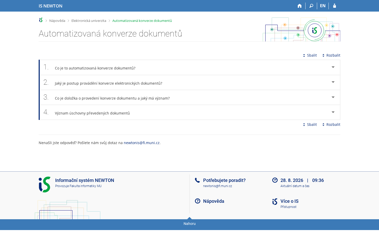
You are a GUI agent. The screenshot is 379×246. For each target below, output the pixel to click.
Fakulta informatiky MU (86, 186)
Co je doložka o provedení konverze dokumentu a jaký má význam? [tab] (106, 97)
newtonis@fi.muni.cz (142, 142)
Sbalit (312, 55)
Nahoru (190, 224)
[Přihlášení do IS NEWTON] (334, 6)
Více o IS (290, 201)
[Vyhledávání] (311, 6)
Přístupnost (288, 207)
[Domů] (300, 6)
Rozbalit (333, 55)
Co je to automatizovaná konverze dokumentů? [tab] (89, 67)
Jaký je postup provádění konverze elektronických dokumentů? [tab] (102, 82)
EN (323, 5)
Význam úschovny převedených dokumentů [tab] (86, 112)
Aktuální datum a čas (295, 186)
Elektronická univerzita (88, 20)
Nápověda (57, 20)
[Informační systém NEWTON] (41, 20)
